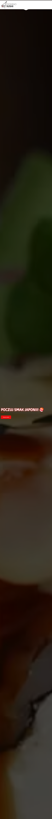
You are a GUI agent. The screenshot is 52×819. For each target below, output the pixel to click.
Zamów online (6, 417)
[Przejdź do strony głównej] (9, 5)
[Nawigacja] (49, 5)
